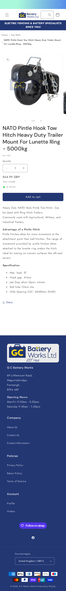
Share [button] (9, 302)
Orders (11, 511)
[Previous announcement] (6, 4)
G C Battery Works (27, 586)
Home (5, 35)
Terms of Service (16, 481)
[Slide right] (41, 121)
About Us (12, 427)
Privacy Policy (15, 465)
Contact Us (13, 435)
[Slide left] (25, 121)
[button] (7, 15)
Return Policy (14, 473)
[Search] (50, 15)
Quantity (7, 161)
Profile (11, 503)
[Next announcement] (59, 4)
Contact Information (18, 443)
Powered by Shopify (46, 586)
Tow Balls (15, 35)
